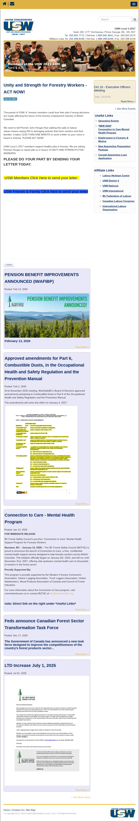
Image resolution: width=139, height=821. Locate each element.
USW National (110, 185)
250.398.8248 (76, 38)
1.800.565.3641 (104, 35)
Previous (9, 56)
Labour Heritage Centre (116, 175)
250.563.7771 (76, 35)
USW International (113, 190)
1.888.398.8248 (104, 38)
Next (129, 56)
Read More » (82, 347)
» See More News (80, 797)
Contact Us (18, 810)
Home (7, 810)
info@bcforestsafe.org (61, 593)
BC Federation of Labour (117, 196)
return (9, 264)
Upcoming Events (108, 120)
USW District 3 (111, 180)
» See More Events (125, 108)
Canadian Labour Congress (118, 201)
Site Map (30, 810)
